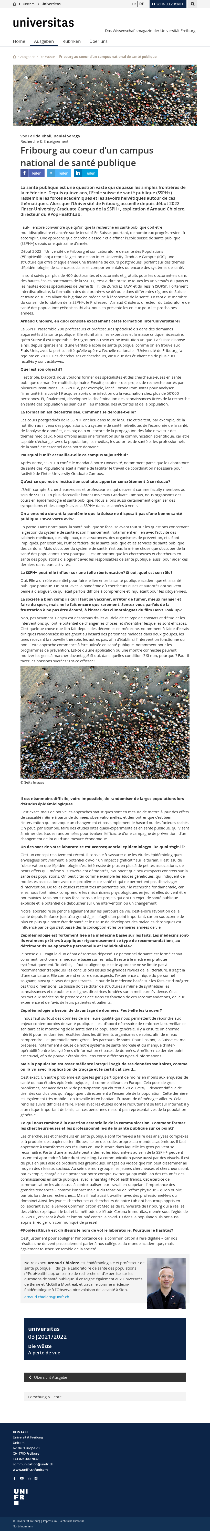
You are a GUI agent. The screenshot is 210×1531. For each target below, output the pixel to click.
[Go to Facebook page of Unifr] (14, 1478)
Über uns (98, 41)
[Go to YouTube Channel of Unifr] (22, 1478)
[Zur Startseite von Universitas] (43, 22)
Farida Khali (39, 136)
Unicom (29, 4)
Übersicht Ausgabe (50, 1377)
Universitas (50, 4)
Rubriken (71, 41)
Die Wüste (47, 56)
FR (134, 4)
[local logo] (57, 1497)
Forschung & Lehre (44, 1396)
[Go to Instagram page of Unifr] (36, 1478)
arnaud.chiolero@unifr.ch (46, 1296)
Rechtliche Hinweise (72, 1521)
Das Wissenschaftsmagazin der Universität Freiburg (150, 30)
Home (19, 41)
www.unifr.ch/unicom (30, 1469)
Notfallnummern (23, 1526)
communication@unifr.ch (33, 1464)
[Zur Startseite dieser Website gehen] (14, 56)
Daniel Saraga (67, 136)
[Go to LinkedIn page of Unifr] (29, 1478)
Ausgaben (44, 41)
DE (141, 4)
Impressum (50, 1521)
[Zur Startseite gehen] (14, 4)
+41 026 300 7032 (25, 1458)
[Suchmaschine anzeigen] (192, 4)
